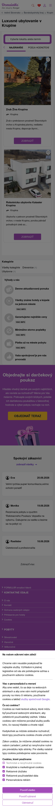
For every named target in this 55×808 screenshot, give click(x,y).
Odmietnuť (27, 802)
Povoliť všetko (27, 790)
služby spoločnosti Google (35, 699)
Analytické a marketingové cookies (25, 767)
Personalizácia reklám (18, 780)
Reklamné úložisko (16, 771)
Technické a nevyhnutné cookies (23, 763)
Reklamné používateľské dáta (22, 775)
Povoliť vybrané (27, 796)
